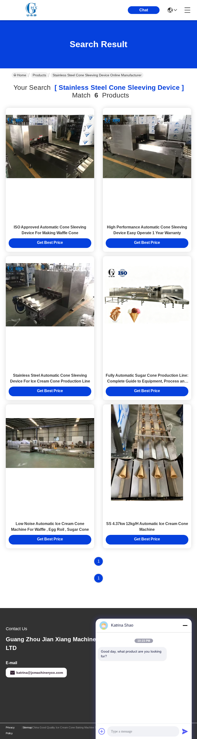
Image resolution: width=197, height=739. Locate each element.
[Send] (185, 731)
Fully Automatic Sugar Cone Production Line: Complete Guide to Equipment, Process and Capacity (147, 381)
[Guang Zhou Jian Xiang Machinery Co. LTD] (32, 10)
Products (39, 75)
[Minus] (185, 625)
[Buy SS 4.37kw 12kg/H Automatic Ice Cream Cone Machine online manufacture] (147, 452)
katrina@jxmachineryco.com (39, 672)
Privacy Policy (10, 730)
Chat (143, 10)
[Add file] (101, 731)
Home (21, 75)
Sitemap (27, 727)
